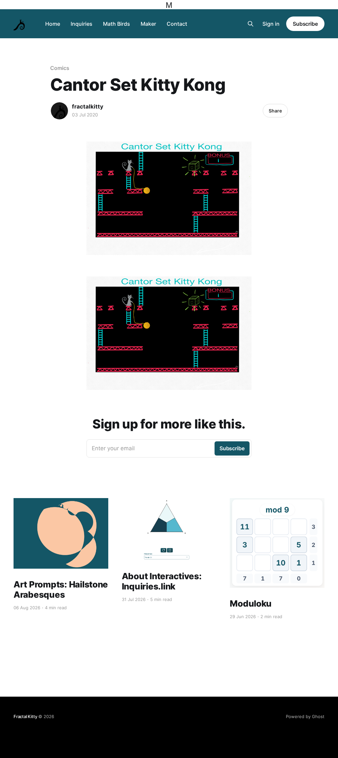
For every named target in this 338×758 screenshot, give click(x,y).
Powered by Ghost (305, 716)
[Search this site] (250, 23)
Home (52, 23)
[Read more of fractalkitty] (59, 111)
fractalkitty (87, 106)
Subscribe (305, 23)
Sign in (271, 23)
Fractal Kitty (25, 716)
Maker (148, 23)
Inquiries (81, 23)
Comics (59, 68)
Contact (177, 23)
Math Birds (116, 23)
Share (275, 110)
